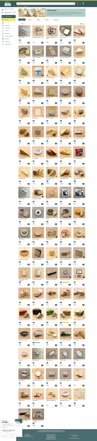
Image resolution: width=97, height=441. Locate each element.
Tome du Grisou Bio (22, 57)
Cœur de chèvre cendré (50, 380)
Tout (22, 19)
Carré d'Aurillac (21, 77)
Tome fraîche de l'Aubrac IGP (65, 57)
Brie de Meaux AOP (77, 37)
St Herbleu (75, 400)
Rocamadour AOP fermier (64, 400)
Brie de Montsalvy (22, 178)
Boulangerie (8, 44)
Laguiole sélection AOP (50, 57)
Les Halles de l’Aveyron (51, 437)
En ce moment (8, 16)
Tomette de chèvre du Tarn (37, 380)
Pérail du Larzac (21, 239)
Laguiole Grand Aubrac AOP (64, 138)
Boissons (7, 41)
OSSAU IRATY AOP (49, 259)
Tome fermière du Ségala (78, 97)
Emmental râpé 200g (50, 118)
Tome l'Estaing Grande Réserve (65, 218)
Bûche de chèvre (22, 400)
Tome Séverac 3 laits (36, 138)
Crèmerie (7, 33)
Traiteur (7, 30)
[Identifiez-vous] (77, 3)
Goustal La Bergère (36, 239)
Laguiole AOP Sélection (64, 178)
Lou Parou (48, 138)
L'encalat (34, 299)
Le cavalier (21, 299)
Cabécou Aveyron (22, 380)
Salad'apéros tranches (64, 198)
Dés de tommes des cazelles (78, 279)
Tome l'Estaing (76, 340)
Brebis (38, 19)
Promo (6, 19)
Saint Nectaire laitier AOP (37, 97)
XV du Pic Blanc (76, 360)
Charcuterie (8, 28)
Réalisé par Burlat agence (51, 438)
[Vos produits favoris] (80, 3)
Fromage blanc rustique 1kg (37, 77)
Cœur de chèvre (35, 400)
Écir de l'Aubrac (35, 158)
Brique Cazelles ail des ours (37, 279)
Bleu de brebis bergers (64, 319)
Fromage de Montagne (50, 77)
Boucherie (7, 25)
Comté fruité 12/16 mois (37, 178)
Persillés (56, 19)
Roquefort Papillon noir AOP (78, 319)
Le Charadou (21, 118)
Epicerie (7, 38)
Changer (6, 9)
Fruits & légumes (9, 36)
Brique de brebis (22, 198)
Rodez (20, 138)
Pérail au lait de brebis (50, 340)
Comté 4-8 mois (49, 158)
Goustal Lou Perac (36, 340)
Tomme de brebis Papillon (37, 259)
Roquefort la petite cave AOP (24, 319)
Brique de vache (21, 37)
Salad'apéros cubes (77, 198)
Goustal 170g (48, 198)
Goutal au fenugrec (63, 37)
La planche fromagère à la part (38, 37)
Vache (29, 19)
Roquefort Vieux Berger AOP (79, 299)
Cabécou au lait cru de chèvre (65, 380)
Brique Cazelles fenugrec (37, 198)
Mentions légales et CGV (51, 434)
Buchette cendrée (36, 360)
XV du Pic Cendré (63, 360)
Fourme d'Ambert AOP (77, 77)
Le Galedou (34, 218)
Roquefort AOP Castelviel (23, 420)
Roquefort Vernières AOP (23, 340)
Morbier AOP (76, 118)
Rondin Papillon (48, 299)
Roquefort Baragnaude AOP (37, 319)
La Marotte (76, 259)
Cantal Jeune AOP (22, 158)
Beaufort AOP (35, 118)
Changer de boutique (51, 436)
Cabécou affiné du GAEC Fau (51, 400)
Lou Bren (75, 218)
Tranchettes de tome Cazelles (65, 279)
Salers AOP (48, 97)
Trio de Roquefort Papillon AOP (65, 340)
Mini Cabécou (76, 380)
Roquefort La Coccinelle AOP (65, 259)
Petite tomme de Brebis (23, 218)
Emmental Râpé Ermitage (78, 158)
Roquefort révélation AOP (50, 319)
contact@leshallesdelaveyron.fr (75, 438)
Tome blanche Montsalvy (78, 57)
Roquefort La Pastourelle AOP (51, 279)
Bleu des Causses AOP (64, 118)
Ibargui (61, 239)
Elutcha (47, 218)
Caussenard (62, 299)
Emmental (61, 158)
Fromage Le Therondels (37, 57)
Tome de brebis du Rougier (23, 259)
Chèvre (47, 19)
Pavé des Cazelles (49, 239)
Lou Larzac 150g (76, 239)
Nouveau (7, 22)
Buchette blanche (49, 360)
